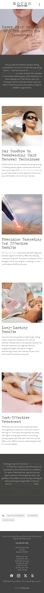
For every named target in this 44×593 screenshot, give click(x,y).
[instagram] (18, 575)
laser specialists (11, 252)
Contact (28, 539)
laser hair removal (8, 520)
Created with (22, 588)
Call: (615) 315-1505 (22, 543)
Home (4, 536)
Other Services (37, 536)
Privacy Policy (21, 539)
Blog (14, 539)
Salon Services (26, 536)
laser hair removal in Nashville (30, 170)
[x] (25, 575)
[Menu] (39, 4)
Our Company (11, 536)
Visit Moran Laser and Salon (23, 483)
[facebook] (11, 575)
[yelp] (32, 575)
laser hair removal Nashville (16, 516)
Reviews (19, 536)
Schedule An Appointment (22, 492)
